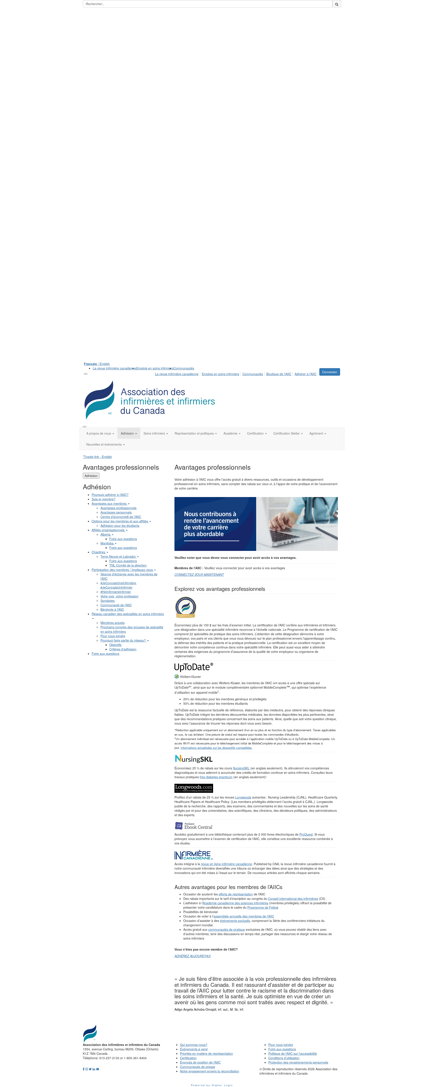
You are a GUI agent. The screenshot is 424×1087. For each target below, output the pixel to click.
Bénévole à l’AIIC (112, 609)
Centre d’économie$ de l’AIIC (120, 516)
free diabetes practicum (216, 777)
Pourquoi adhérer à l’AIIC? (110, 494)
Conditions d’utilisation (283, 1058)
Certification (188, 1058)
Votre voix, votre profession (119, 596)
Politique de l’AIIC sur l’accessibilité (292, 1053)
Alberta (105, 534)
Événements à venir (194, 1049)
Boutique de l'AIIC (278, 374)
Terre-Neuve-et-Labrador (118, 556)
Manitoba (107, 543)
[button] (100, 433)
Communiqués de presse (197, 1066)
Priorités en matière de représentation (206, 1053)
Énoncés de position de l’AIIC (200, 1062)
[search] (336, 4)
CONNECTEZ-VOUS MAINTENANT (199, 574)
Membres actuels (112, 622)
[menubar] (237, 373)
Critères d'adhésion (122, 649)
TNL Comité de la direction (128, 565)
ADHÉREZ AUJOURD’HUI (192, 956)
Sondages (107, 600)
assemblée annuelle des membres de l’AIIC (244, 916)
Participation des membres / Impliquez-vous (123, 569)
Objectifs (115, 644)
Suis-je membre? (103, 499)
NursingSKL (241, 768)
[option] (256, 992)
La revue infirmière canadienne (114, 368)
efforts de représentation (236, 894)
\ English (97, 364)
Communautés (184, 368)
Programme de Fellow (262, 907)
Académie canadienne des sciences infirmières (235, 903)
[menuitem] (114, 368)
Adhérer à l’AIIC (305, 374)
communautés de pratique (226, 929)
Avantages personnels (116, 512)
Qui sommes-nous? (193, 1044)
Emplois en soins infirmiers (155, 368)
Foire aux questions (123, 539)
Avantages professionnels (118, 508)
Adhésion (91, 475)
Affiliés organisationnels (108, 530)
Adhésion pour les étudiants (119, 525)
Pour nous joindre (112, 636)
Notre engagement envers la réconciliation (209, 1071)
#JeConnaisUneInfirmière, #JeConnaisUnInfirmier (118, 585)
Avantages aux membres (109, 503)
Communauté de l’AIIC (116, 605)
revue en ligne (226, 864)
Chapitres (99, 552)
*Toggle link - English (97, 456)
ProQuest (306, 834)
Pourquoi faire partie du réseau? (123, 640)
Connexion (329, 372)
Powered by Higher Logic (212, 1085)
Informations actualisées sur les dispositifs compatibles (216, 748)
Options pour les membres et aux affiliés (120, 521)
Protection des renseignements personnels (298, 1062)
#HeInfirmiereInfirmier (115, 592)
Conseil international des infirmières (293, 898)
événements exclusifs (235, 920)
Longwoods (243, 797)
